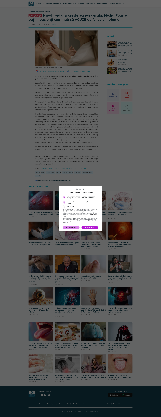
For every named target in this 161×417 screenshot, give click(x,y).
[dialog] (80, 208)
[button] (80, 206)
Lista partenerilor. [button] (93, 214)
